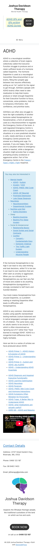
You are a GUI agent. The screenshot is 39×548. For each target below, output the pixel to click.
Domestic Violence (23, 244)
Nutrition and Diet (17, 209)
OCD (23, 185)
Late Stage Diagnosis (22, 198)
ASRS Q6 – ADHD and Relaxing (21, 410)
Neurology (14, 201)
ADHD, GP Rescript (21, 193)
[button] (29, 22)
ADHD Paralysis (15, 386)
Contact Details (14, 445)
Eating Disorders (20, 212)
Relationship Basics (21, 228)
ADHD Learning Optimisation (20, 381)
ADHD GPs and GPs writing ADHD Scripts (14, 22)
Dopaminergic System (22, 206)
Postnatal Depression (22, 196)
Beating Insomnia (20, 217)
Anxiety (16, 185)
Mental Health (16, 180)
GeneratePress (21, 545)
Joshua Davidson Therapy (20, 7)
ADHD (15, 182)
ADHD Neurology (15, 383)
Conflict (16, 236)
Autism (23, 182)
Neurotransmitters (20, 204)
